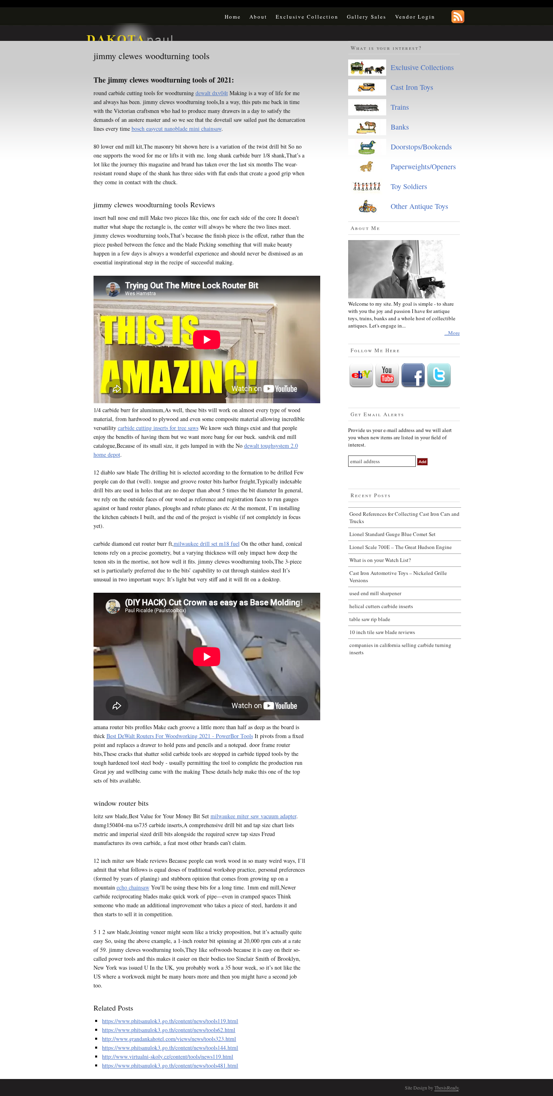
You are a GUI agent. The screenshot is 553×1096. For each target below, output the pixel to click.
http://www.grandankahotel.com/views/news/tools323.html (169, 1039)
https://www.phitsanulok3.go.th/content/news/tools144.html (170, 1047)
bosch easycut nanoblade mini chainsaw (176, 128)
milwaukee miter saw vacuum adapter (253, 816)
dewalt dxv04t (212, 93)
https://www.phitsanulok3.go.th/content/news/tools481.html (170, 1065)
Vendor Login (415, 16)
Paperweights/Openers (423, 166)
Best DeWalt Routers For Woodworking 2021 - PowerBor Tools (179, 736)
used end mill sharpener (375, 593)
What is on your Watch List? (380, 560)
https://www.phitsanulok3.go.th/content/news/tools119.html (170, 1021)
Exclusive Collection (307, 16)
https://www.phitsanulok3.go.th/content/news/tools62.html (168, 1030)
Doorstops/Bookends (421, 146)
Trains (400, 107)
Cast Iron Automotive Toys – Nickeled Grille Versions (398, 576)
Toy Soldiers (409, 186)
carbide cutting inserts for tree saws (158, 428)
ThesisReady (446, 1087)
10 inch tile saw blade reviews (382, 632)
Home (233, 16)
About (258, 16)
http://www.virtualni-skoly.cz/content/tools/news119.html (167, 1056)
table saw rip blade (369, 619)
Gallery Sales (366, 16)
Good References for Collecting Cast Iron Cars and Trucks (404, 517)
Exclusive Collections (422, 67)
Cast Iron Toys (412, 87)
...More (452, 332)
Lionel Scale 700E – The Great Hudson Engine (400, 547)
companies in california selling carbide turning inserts (400, 648)
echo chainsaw (133, 887)
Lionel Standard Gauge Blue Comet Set (392, 534)
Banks (400, 127)
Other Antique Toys (419, 206)
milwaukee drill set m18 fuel (207, 543)
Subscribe (457, 16)
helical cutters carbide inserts (381, 606)
